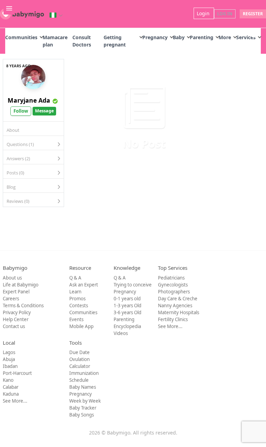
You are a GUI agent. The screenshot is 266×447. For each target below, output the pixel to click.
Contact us (14, 326)
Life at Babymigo (20, 285)
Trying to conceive (133, 285)
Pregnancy (155, 37)
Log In (224, 14)
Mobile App (81, 326)
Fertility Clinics (173, 319)
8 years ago (18, 65)
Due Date (79, 352)
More (225, 37)
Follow (21, 111)
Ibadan (10, 366)
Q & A (75, 278)
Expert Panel (16, 292)
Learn (75, 292)
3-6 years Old (127, 312)
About (13, 130)
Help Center (15, 319)
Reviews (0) (18, 201)
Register (253, 14)
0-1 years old (127, 298)
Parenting (201, 37)
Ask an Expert (83, 285)
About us (12, 278)
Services (246, 37)
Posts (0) (15, 173)
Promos (77, 298)
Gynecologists (173, 285)
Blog (11, 187)
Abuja (9, 359)
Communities (21, 37)
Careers (11, 298)
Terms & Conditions (23, 305)
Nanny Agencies (175, 305)
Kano (8, 380)
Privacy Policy (17, 312)
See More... (170, 326)
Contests (78, 305)
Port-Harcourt (17, 373)
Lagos (9, 352)
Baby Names (82, 387)
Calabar (10, 387)
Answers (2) (18, 158)
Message (44, 111)
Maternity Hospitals (178, 312)
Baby (179, 37)
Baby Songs (81, 415)
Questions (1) (20, 144)
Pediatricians (171, 278)
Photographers (174, 292)
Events (76, 319)
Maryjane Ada (29, 100)
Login (204, 13)
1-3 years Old (127, 305)
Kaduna (11, 394)
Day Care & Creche (177, 298)
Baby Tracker (82, 408)
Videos (121, 333)
